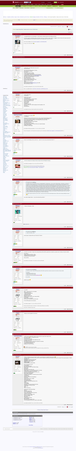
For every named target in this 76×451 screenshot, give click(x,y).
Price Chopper (5, 145)
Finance (39, 4)
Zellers (4, 172)
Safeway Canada (5, 153)
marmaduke (18, 251)
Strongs (4, 159)
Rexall (4, 151)
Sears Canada (5, 155)
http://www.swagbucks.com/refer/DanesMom (40, 41)
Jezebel (17, 139)
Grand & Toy (5, 115)
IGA (3, 122)
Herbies (4, 117)
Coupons (25, 4)
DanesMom (17, 35)
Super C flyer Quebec (6, 160)
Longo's (4, 129)
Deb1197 (17, 356)
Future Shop (5, 113)
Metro (4, 134)
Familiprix (4, 108)
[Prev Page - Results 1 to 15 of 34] (65, 26)
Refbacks (14, 423)
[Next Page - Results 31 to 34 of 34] (69, 26)
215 (18, 77)
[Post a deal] (62, 4)
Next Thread (46, 409)
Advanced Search (59, 8)
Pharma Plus (5, 144)
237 (18, 327)
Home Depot (5, 118)
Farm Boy (4, 109)
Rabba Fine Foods (6, 149)
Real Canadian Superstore (7, 150)
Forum (18, 6)
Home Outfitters (5, 120)
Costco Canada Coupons (6, 105)
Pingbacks (14, 422)
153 (18, 220)
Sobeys (4, 156)
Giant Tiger (4, 114)
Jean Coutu (4, 124)
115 (18, 348)
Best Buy (4, 99)
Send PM (65, 90)
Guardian (4, 116)
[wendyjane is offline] (17, 166)
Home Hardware (5, 119)
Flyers (29, 4)
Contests (36, 4)
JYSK (4, 125)
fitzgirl (17, 289)
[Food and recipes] (58, 4)
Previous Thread (40, 409)
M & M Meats (5, 131)
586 (18, 149)
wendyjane (18, 160)
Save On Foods (5, 154)
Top (41, 6)
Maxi (3, 133)
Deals (19, 4)
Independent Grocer (6, 123)
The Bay (4, 161)
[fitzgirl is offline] (17, 295)
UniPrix (4, 166)
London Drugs (5, 128)
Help (59, 2)
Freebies (32, 4)
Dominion (4, 106)
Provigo (4, 147)
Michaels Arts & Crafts (6, 135)
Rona (4, 152)
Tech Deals (22, 4)
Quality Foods (5, 148)
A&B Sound (5, 96)
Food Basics (5, 111)
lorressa (17, 94)
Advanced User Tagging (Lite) (33, 446)
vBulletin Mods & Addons (39, 446)
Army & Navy (5, 98)
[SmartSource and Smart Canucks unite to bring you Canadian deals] (7, 90)
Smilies (30, 418)
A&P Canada (5, 97)
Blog (14, 6)
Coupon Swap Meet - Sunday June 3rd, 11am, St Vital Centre (27, 29)
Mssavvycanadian (18, 114)
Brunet (4, 101)
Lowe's (4, 130)
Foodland (4, 112)
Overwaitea (4, 140)
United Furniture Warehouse (5, 168)
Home (16, 4)
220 (18, 260)
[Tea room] (55, 4)
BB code (30, 417)
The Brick (4, 162)
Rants (45, 4)
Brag (49, 6)
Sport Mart (4, 157)
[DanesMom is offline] (17, 42)
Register (62, 2)
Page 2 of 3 (59, 26)
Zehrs (4, 171)
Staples (4, 158)
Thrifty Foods (5, 164)
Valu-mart (4, 169)
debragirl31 (17, 67)
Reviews (42, 4)
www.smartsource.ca (38, 75)
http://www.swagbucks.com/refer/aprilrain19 (54, 130)
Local (54, 6)
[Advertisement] (32, 61)
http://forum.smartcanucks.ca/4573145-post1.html (40, 88)
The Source (5, 163)
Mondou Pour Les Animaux (7, 136)
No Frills (4, 139)
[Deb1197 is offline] (17, 362)
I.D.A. (4, 121)
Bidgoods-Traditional (6, 100)
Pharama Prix (5, 143)
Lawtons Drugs (5, 126)
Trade (61, 6)
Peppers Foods (5, 142)
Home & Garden (49, 4)
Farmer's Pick (5, 110)
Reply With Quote (70, 90)
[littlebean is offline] (17, 212)
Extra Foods (5, 107)
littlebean (18, 205)
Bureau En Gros (5, 102)
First (63, 26)
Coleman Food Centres (6, 104)
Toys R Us (4, 165)
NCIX (4, 138)
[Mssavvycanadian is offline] (17, 121)
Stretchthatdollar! (18, 336)
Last (71, 26)
